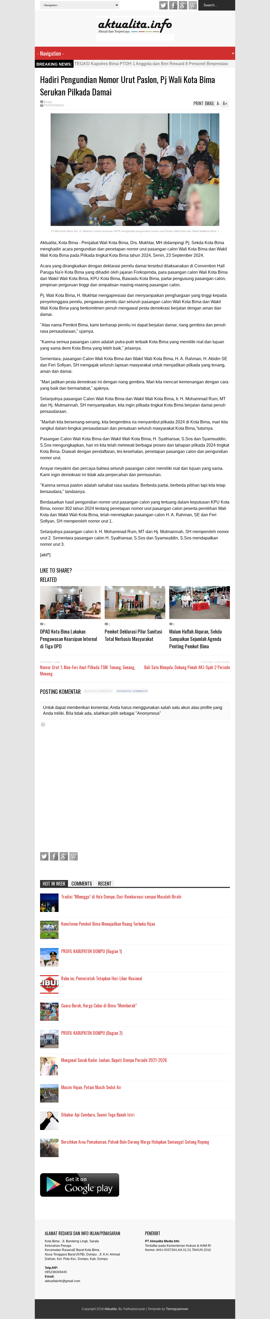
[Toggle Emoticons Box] (43, 724)
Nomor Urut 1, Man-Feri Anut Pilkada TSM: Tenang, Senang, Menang (87, 670)
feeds (193, 5)
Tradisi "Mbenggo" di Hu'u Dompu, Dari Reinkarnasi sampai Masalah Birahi (121, 896)
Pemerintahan (54, 105)
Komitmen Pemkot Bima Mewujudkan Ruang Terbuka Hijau (108, 924)
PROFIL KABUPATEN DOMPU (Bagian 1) (91, 951)
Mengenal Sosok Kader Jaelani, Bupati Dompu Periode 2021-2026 (114, 1060)
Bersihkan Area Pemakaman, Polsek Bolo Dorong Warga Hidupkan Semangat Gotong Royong (135, 1142)
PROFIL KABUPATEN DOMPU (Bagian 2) (91, 1033)
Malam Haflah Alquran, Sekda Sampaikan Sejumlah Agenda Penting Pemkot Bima (195, 638)
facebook (173, 5)
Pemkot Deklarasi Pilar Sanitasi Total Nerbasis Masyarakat (133, 634)
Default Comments (98, 691)
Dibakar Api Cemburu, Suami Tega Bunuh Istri (97, 1115)
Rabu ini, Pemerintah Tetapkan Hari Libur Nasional (101, 978)
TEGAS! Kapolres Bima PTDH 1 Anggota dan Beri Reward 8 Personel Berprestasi (151, 63)
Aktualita (110, 1309)
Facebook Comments (132, 691)
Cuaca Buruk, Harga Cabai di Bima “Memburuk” (99, 1005)
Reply (48, 102)
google (183, 5)
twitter (163, 5)
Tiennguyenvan (177, 1309)
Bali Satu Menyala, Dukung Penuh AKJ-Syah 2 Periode (187, 667)
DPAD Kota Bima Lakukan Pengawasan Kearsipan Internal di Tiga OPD (68, 638)
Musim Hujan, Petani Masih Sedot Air (91, 1087)
